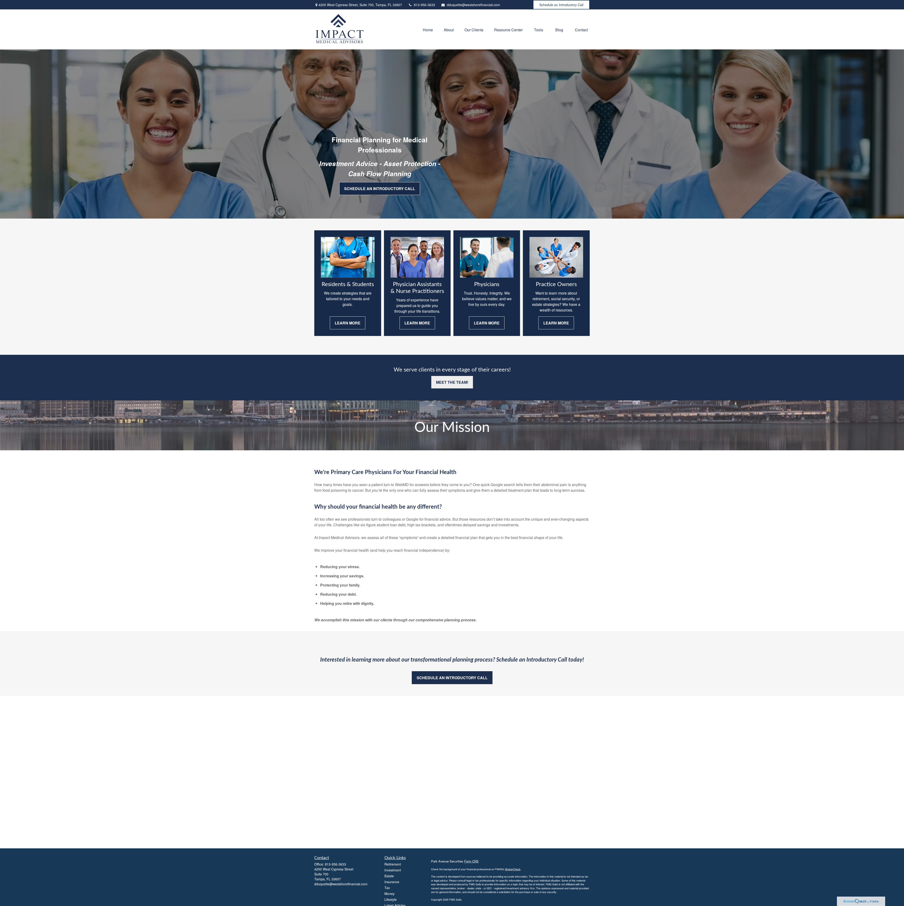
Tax (387, 887)
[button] (428, 29)
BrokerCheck (513, 869)
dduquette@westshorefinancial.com (473, 4)
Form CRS (471, 861)
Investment (392, 870)
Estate (389, 876)
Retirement (392, 864)
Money (389, 893)
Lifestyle (390, 899)
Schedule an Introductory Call (561, 4)
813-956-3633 (424, 4)
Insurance (391, 881)
